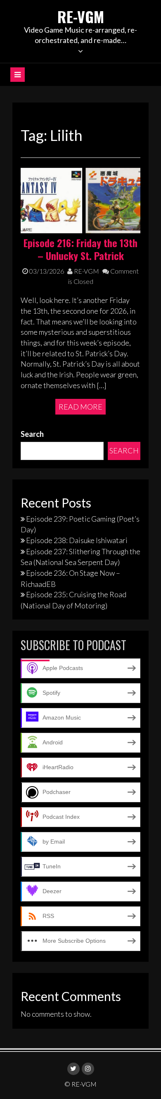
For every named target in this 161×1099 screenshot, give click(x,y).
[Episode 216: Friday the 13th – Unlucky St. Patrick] (80, 200)
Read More (80, 406)
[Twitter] (73, 1069)
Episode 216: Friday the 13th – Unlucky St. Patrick (80, 249)
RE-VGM (80, 16)
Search (32, 434)
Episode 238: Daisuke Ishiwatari (77, 540)
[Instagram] (88, 1069)
